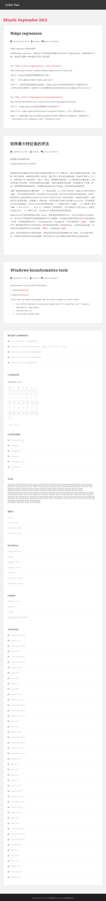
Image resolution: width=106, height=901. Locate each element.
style (66, 497)
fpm (17, 489)
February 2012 (17, 828)
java (54, 489)
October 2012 (17, 807)
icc (49, 489)
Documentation (15, 551)
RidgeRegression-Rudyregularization (45, 97)
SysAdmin (15, 451)
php (63, 493)
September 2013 (18, 753)
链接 (83, 221)
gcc (31, 489)
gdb (36, 489)
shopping (43, 497)
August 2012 (16, 812)
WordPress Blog (15, 578)
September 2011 (18, 839)
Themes (11, 572)
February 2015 (17, 699)
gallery (24, 489)
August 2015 (16, 667)
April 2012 (15, 823)
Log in (10, 517)
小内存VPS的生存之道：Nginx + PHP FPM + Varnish (44, 346)
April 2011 (15, 861)
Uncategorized (17, 461)
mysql (45, 493)
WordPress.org (14, 533)
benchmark (21, 485)
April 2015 (15, 689)
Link (24, 66)
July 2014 (15, 721)
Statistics (15, 445)
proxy (90, 493)
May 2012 (15, 818)
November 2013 (18, 742)
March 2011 (16, 866)
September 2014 (18, 715)
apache (11, 485)
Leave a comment (51, 41)
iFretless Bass (14, 601)
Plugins (11, 556)
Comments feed (15, 528)
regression (24, 497)
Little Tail (12, 5)
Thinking (15, 456)
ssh (51, 497)
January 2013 (16, 791)
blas (29, 485)
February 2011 (17, 871)
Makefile (27, 493)
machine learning (15, 493)
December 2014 (18, 705)
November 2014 (18, 710)
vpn (27, 501)
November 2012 (18, 801)
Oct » (16, 424)
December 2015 (18, 656)
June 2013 (15, 769)
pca (58, 493)
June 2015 (15, 678)
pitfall (70, 493)
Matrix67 (11, 606)
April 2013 (15, 780)
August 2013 (16, 758)
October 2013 (17, 748)
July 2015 (15, 672)
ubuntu (81, 497)
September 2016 (18, 646)
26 (23, 413)
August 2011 (16, 844)
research (34, 497)
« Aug (10, 424)
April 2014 (15, 726)
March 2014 (16, 732)
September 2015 (18, 662)
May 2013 (15, 775)
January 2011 (16, 877)
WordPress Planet (16, 583)
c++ (35, 485)
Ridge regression (26, 33)
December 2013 (18, 737)
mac (80, 489)
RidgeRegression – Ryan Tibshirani (44, 66)
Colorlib (51, 898)
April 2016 (15, 651)
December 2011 (18, 834)
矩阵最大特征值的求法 (29, 143)
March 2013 (16, 785)
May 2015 (15, 683)
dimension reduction (71, 485)
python (11, 497)
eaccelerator (87, 485)
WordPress (69, 898)
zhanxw (36, 41)
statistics (58, 497)
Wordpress (16, 467)
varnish (20, 501)
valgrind (12, 501)
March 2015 (16, 694)
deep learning (54, 485)
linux (74, 489)
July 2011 (15, 850)
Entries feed (13, 522)
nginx (52, 493)
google (43, 489)
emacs (11, 489)
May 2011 (15, 855)
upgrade (90, 497)
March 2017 (16, 640)
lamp (68, 489)
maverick (36, 493)
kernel (61, 489)
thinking (73, 497)
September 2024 (18, 635)
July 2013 (15, 764)
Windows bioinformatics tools (39, 270)
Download (23, 290)
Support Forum (14, 567)
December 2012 (18, 796)
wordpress (35, 501)
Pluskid (11, 612)
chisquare (43, 485)
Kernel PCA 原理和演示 (28, 341)
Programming (17, 440)
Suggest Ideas (14, 562)
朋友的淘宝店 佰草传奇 (17, 617)
